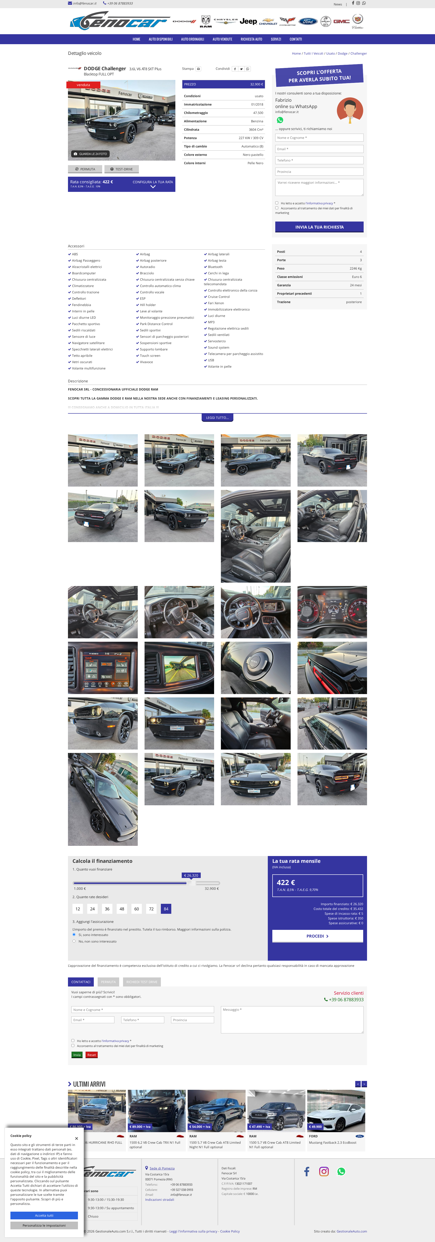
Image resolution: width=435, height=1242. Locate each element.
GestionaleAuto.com (352, 1231)
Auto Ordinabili (192, 39)
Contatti (296, 39)
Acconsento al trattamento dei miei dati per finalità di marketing (120, 1046)
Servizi (276, 39)
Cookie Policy (230, 1231)
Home (136, 39)
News (338, 4)
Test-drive (124, 169)
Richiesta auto (251, 39)
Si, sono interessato (93, 935)
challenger (358, 53)
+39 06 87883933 (120, 3)
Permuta (87, 169)
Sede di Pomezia (162, 1168)
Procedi (316, 936)
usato (330, 53)
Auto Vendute (222, 39)
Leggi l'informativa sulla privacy (193, 1231)
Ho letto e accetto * (308, 203)
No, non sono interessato (97, 941)
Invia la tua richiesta (319, 227)
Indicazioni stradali (159, 1199)
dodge (343, 53)
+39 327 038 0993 (181, 1190)
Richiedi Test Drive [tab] (141, 982)
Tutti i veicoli (313, 53)
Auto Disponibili (161, 39)
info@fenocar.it (84, 3)
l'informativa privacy (319, 203)
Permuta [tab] (108, 982)
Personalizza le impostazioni (44, 1225)
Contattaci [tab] (80, 982)
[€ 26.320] (191, 883)
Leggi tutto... (217, 417)
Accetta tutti (44, 1215)
